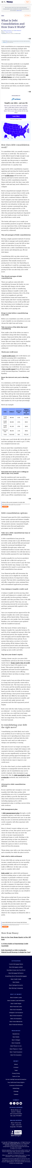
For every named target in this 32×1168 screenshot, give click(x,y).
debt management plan (11, 813)
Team (16, 1070)
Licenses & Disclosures (16, 1085)
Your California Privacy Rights (16, 1082)
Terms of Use (16, 1076)
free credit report (9, 369)
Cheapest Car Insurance (16, 1012)
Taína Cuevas (8, 32)
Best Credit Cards (16, 979)
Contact (16, 1067)
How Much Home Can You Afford (16, 970)
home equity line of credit (20, 663)
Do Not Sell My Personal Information (16, 1079)
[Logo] (10, 2)
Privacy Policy (16, 1073)
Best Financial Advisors (16, 1024)
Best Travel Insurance (16, 1052)
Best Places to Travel (16, 1049)
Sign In (27, 1)
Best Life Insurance (16, 1018)
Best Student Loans (16, 997)
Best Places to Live (16, 1046)
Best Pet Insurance (16, 1055)
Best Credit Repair (16, 1003)
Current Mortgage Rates (16, 964)
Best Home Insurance (16, 1015)
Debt (2, 15)
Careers (16, 1094)
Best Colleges (16, 1040)
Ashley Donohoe (7, 30)
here (21, 1163)
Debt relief (5, 873)
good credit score (8, 356)
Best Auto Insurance (16, 1009)
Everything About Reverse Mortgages (16, 976)
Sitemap (16, 1091)
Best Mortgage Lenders (16, 967)
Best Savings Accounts (16, 985)
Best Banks (16, 982)
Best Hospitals (16, 1043)
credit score (9, 175)
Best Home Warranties (16, 1021)
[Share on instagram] (17, 1103)
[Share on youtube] (20, 1103)
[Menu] (2, 2)
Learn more (19, 10)
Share (28, 15)
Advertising (16, 1088)
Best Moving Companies (16, 988)
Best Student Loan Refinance (16, 1000)
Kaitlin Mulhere (17, 30)
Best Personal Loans (16, 1006)
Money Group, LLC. (15, 1142)
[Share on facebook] (11, 1103)
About (16, 1064)
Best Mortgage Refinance (16, 973)
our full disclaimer (22, 1156)
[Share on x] (14, 1103)
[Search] (5, 2)
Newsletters (16, 1034)
